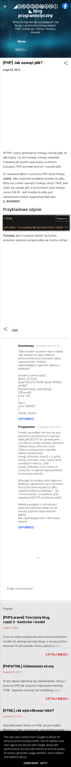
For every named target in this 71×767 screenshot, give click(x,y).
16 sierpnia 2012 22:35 (47, 345)
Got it (43, 763)
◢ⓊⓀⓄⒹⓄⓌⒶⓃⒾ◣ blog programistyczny (35, 11)
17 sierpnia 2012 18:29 (48, 427)
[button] (65, 64)
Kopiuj (62, 218)
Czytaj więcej (56, 654)
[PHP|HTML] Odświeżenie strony (28, 666)
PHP (15, 330)
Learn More (31, 763)
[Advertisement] (35, 112)
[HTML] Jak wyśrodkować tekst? (28, 710)
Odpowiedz (26, 418)
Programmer (26, 427)
